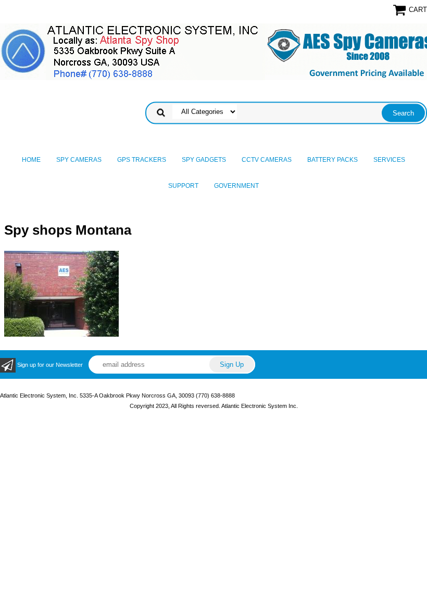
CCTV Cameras (267, 159)
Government (236, 185)
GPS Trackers (141, 159)
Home (31, 159)
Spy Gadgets (204, 159)
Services (389, 159)
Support (183, 185)
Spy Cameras (79, 159)
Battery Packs (332, 159)
